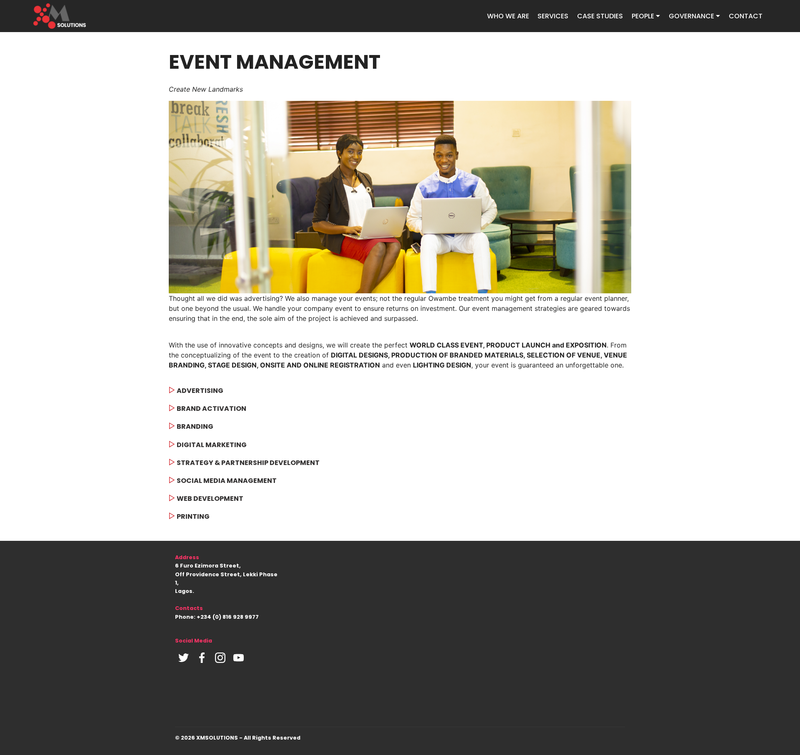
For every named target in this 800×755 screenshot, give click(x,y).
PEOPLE (643, 16)
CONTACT (745, 16)
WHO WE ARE (508, 16)
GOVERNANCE (691, 16)
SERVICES (553, 16)
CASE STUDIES (600, 16)
